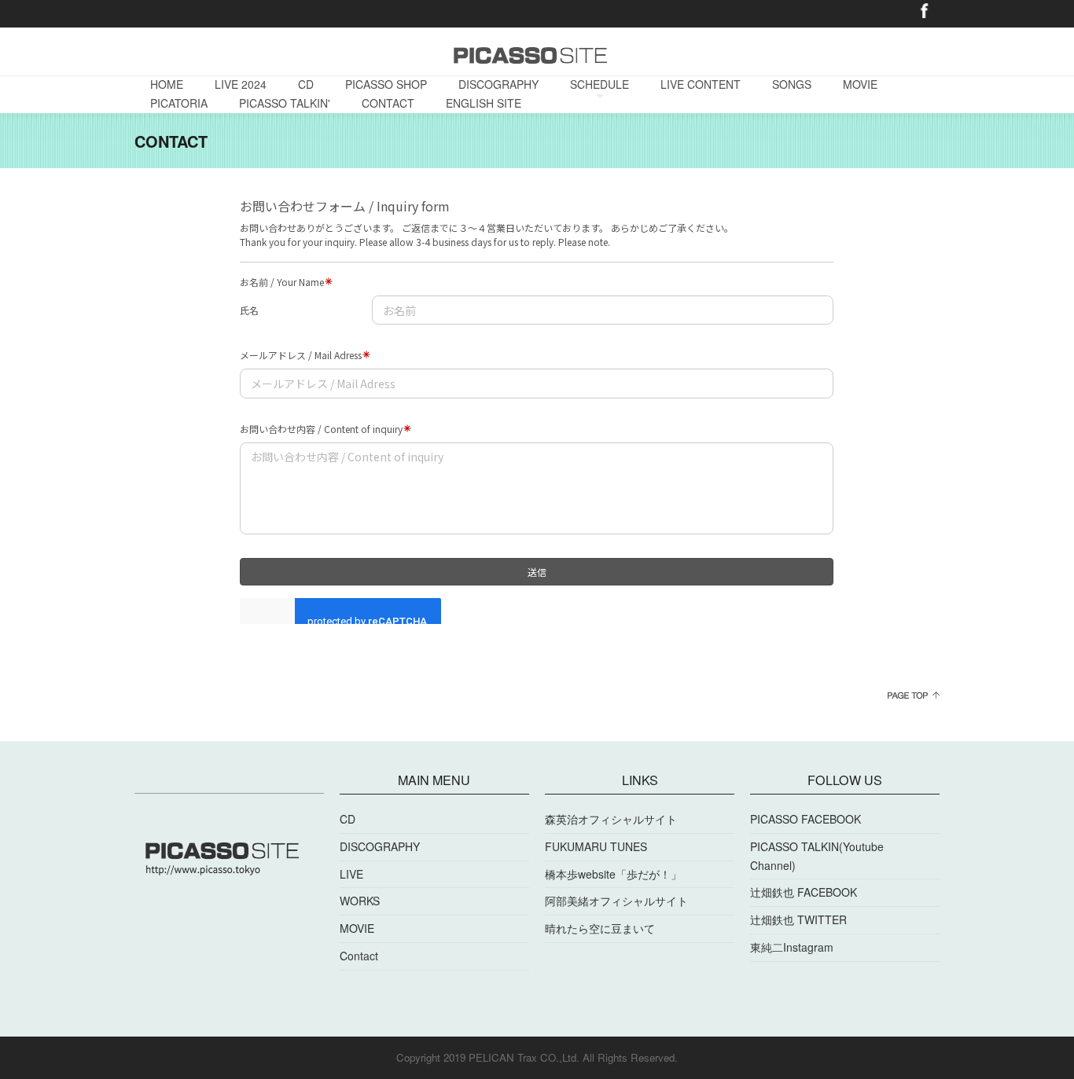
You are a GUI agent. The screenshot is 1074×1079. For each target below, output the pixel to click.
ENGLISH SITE (483, 103)
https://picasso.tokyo (177, 11)
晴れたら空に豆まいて (600, 928)
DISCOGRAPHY (498, 84)
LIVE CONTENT (700, 84)
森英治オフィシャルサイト (611, 819)
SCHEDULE (599, 84)
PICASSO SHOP (386, 84)
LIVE (351, 874)
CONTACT (388, 103)
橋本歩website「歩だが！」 (613, 874)
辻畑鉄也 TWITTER (798, 919)
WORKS (360, 900)
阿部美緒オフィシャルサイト (616, 900)
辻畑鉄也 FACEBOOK (803, 892)
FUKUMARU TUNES (596, 846)
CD (306, 84)
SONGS (791, 84)
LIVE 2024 (241, 84)
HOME (166, 84)
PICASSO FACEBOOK (805, 819)
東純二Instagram (791, 947)
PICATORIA (179, 103)
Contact (359, 955)
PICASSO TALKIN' (284, 103)
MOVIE (860, 84)
